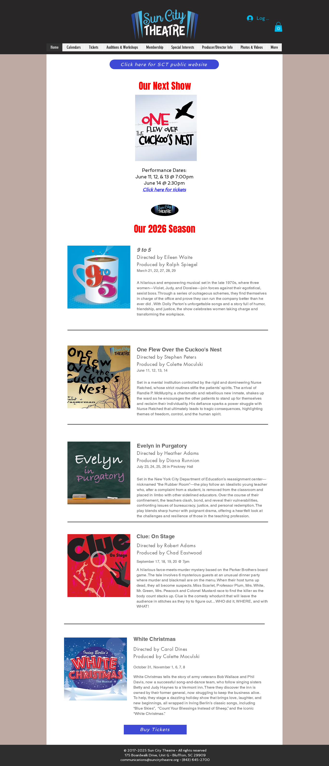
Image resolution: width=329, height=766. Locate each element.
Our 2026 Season (164, 229)
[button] (252, 47)
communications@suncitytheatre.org (149, 760)
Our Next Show (165, 86)
